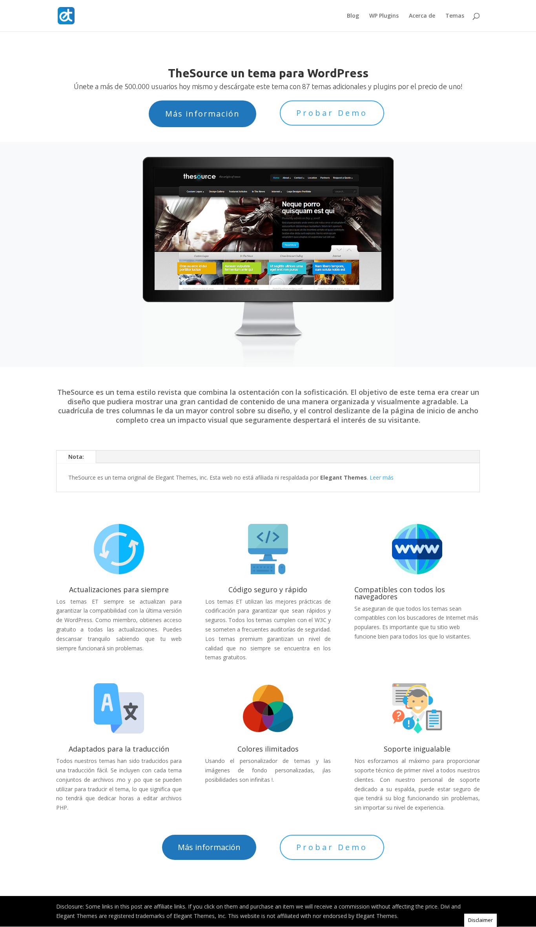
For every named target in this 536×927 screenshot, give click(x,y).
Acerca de (422, 16)
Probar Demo (332, 113)
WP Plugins (384, 16)
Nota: (76, 456)
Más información (202, 113)
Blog (353, 16)
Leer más (382, 477)
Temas (454, 16)
